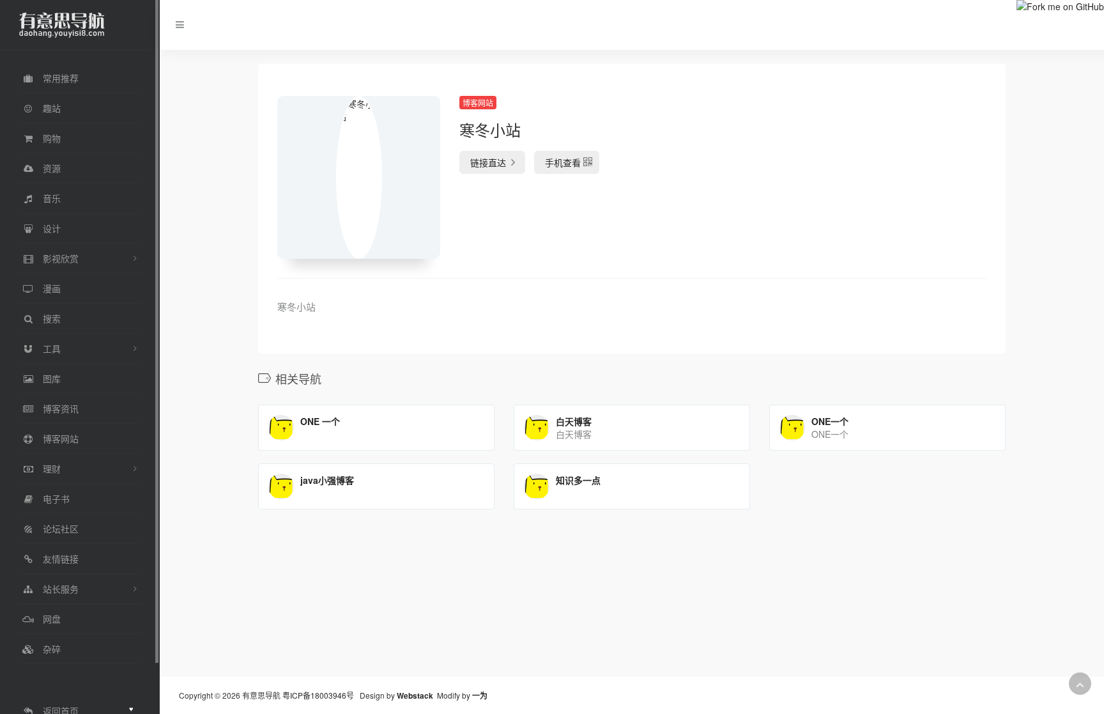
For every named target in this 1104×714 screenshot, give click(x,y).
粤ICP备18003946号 (318, 695)
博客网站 (478, 102)
